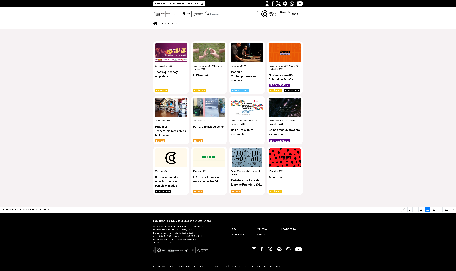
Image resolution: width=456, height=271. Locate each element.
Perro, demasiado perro (208, 126)
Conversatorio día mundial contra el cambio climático (166, 181)
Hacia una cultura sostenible (242, 132)
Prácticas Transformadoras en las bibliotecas (170, 131)
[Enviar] (207, 14)
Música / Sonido (240, 90)
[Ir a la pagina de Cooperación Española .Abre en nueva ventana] (198, 14)
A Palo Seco (276, 177)
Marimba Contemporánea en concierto (243, 76)
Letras (160, 141)
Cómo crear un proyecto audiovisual (284, 132)
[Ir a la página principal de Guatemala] (275, 13)
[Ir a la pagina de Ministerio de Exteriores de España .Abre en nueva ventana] (167, 14)
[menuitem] (242, 228)
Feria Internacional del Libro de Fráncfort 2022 (246, 182)
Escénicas (161, 90)
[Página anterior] (404, 209)
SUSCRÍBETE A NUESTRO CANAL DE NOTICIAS (177, 3)
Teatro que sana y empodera (166, 74)
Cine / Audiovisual (279, 85)
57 (428, 210)
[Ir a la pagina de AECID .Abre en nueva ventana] (186, 14)
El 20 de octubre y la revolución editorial (206, 179)
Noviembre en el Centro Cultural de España (284, 77)
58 (435, 210)
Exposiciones (292, 90)
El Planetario (201, 75)
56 (422, 210)
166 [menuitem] (447, 210)
